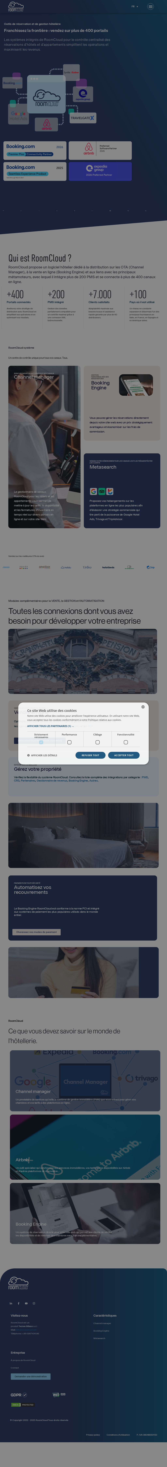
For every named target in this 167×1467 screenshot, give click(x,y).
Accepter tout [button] (123, 755)
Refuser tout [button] (90, 755)
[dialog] (83, 734)
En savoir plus (129, 720)
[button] (83, 725)
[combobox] (143, 707)
